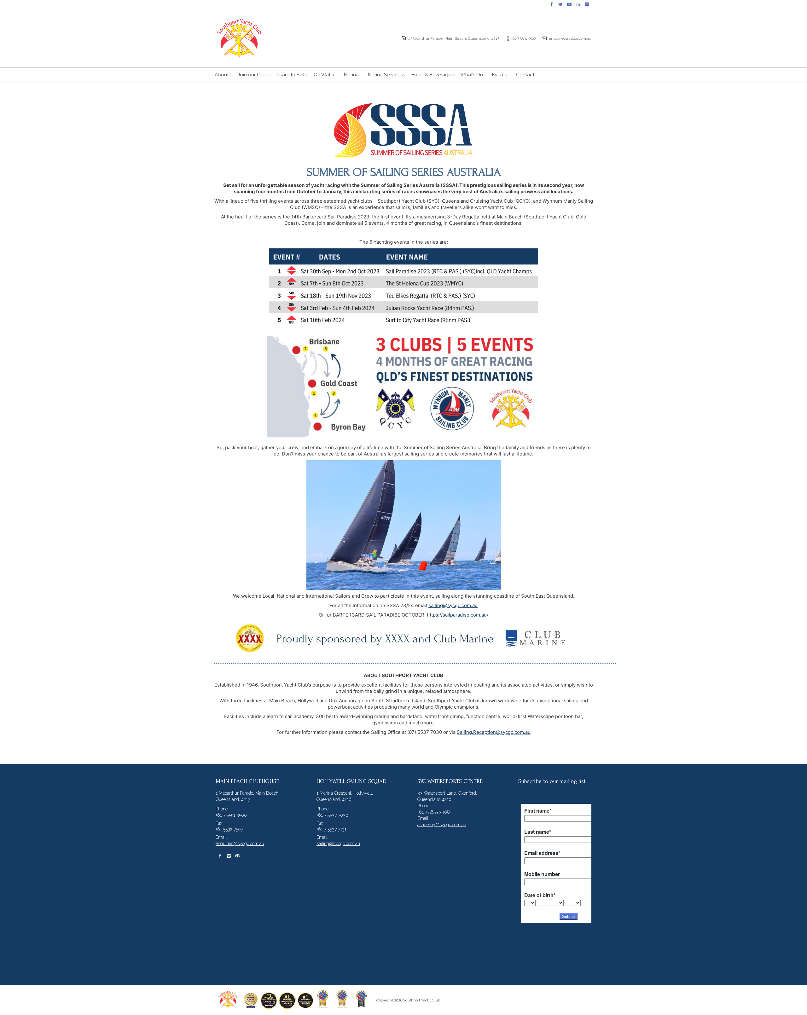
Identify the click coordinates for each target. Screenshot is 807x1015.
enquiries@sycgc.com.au (570, 38)
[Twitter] (560, 4)
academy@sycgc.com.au (441, 824)
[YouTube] (569, 4)
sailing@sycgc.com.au (453, 605)
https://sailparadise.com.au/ (457, 615)
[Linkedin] (578, 4)
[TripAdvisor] (237, 856)
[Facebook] (551, 4)
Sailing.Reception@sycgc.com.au (494, 732)
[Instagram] (587, 4)
